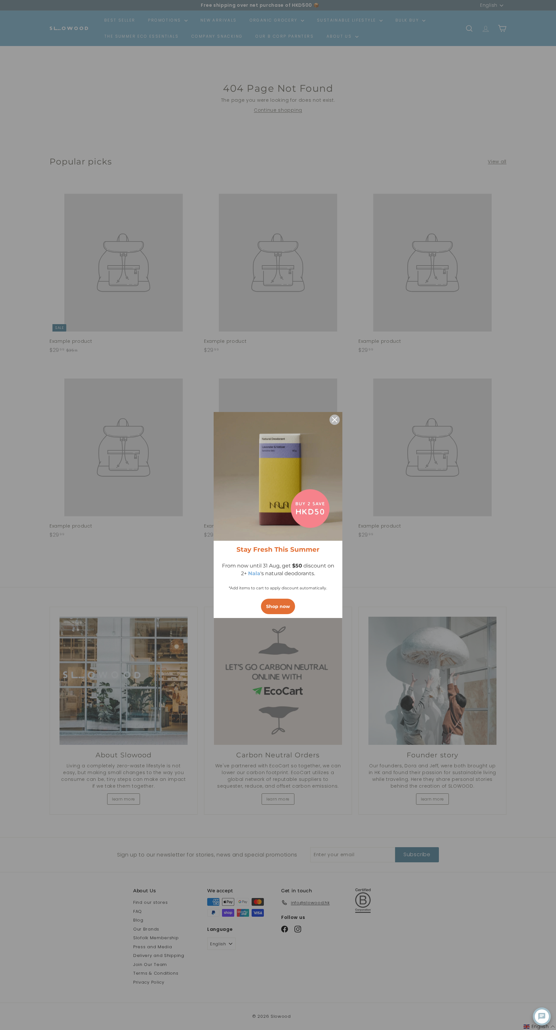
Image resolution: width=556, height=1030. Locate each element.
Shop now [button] (278, 606)
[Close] (334, 419)
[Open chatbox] (542, 1016)
